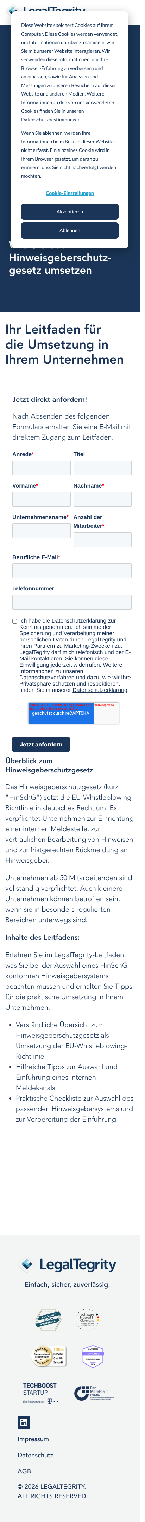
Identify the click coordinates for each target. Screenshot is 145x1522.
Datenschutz (35, 1455)
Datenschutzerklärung (99, 690)
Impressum (33, 1439)
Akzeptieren (70, 212)
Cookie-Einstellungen (70, 193)
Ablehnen (69, 230)
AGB (24, 1471)
